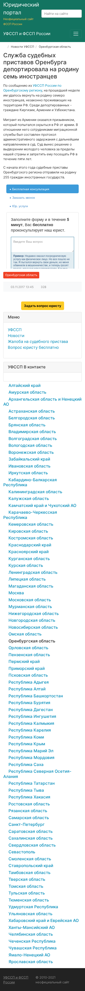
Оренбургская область (21, 275)
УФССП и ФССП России (15, 979)
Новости (16, 335)
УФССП (15, 329)
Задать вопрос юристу (42, 306)
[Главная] (4, 46)
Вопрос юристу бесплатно (33, 347)
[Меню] (76, 34)
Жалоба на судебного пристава (38, 341)
